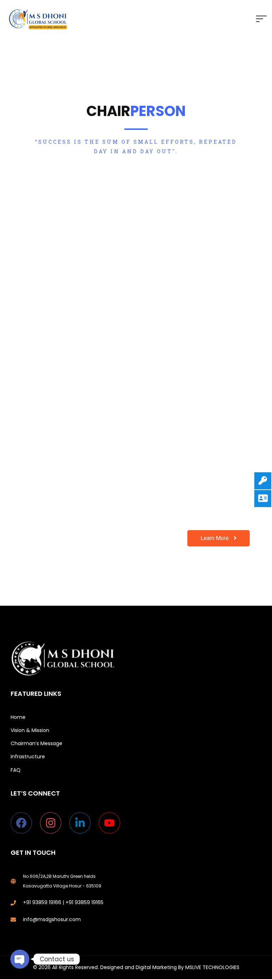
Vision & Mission (30, 730)
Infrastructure (28, 756)
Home (18, 717)
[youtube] (111, 823)
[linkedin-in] (83, 823)
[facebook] (25, 823)
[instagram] (54, 823)
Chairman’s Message (36, 743)
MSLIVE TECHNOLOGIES (212, 967)
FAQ (16, 770)
